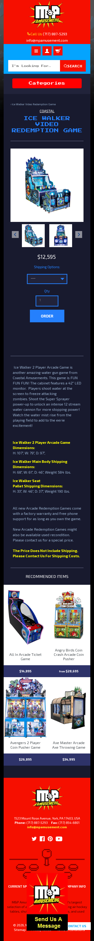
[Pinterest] (50, 838)
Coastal (47, 111)
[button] (47, 928)
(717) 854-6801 (69, 823)
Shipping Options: (47, 267)
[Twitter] (34, 838)
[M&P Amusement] (47, 14)
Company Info (74, 886)
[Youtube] (59, 839)
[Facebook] (42, 838)
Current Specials (22, 886)
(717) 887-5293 (55, 34)
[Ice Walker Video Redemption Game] (33, 235)
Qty (47, 291)
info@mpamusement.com (47, 827)
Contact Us (76, 926)
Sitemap (20, 930)
